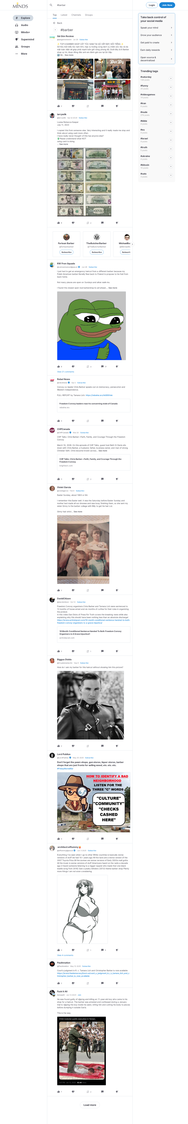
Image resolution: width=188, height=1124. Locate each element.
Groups (89, 14)
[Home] (20, 5)
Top (55, 14)
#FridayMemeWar (65, 768)
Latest (64, 14)
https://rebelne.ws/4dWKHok (99, 395)
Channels (76, 14)
